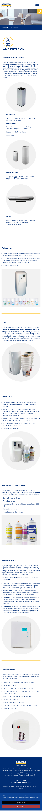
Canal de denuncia (8, 786)
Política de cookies (26, 799)
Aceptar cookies (21, 802)
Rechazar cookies (21, 806)
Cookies (21, 788)
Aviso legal (19, 786)
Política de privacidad (31, 786)
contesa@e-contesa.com (21, 782)
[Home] (6, 5)
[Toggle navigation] (37, 4)
